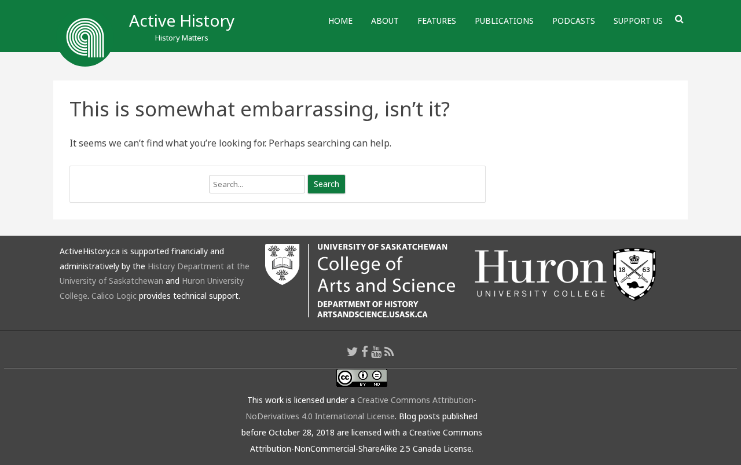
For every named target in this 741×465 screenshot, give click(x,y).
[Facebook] (364, 351)
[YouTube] (376, 351)
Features (436, 20)
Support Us (638, 20)
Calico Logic (114, 295)
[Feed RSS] (389, 351)
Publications (504, 20)
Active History (181, 20)
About (385, 20)
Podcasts (573, 20)
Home (340, 20)
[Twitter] (352, 351)
